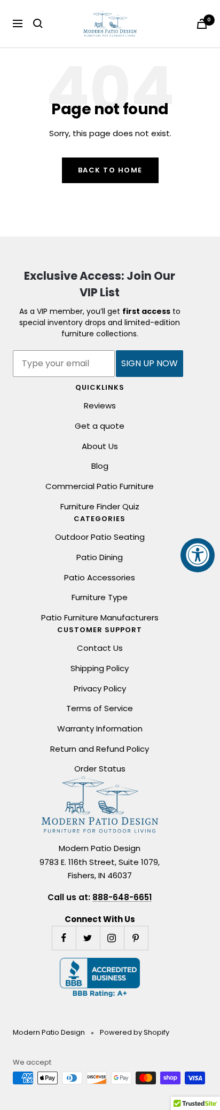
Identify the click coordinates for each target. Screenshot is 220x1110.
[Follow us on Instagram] (112, 938)
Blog (99, 465)
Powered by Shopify (134, 1032)
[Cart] (202, 24)
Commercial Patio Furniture (99, 486)
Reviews (100, 405)
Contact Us (100, 648)
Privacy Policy (100, 688)
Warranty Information (100, 728)
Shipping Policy (99, 668)
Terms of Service (99, 708)
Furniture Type (100, 597)
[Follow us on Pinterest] (136, 938)
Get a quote (99, 425)
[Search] (38, 23)
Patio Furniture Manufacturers (100, 617)
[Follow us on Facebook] (64, 938)
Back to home (110, 170)
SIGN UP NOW (149, 363)
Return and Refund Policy (99, 748)
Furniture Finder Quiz (99, 506)
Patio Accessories (99, 577)
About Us (100, 446)
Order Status (99, 768)
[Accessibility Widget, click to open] (197, 555)
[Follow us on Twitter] (88, 938)
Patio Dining (99, 557)
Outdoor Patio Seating (100, 536)
